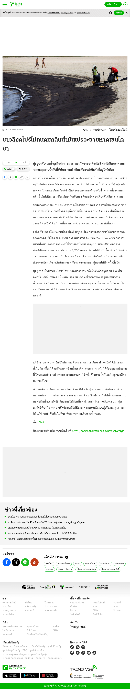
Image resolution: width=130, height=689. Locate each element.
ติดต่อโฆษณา (49, 658)
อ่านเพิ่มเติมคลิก (60, 13)
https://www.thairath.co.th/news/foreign (98, 430)
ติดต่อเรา (35, 658)
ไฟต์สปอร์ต (8, 630)
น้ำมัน (74, 563)
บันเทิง (73, 606)
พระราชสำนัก (9, 602)
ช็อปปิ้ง (73, 622)
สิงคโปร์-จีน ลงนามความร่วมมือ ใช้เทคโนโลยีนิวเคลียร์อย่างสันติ (37, 516)
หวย (114, 606)
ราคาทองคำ (49, 610)
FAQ (22, 650)
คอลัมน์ (115, 602)
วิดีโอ (94, 610)
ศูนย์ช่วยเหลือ (33, 650)
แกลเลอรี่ (7, 634)
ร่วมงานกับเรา (19, 646)
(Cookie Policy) (83, 13)
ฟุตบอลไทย (30, 626)
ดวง (94, 606)
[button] (5, 177)
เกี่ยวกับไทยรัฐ (35, 646)
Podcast (116, 610)
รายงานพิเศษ (76, 602)
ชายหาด (49, 569)
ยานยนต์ (28, 610)
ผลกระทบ (114, 563)
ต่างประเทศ (103, 129)
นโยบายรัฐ (30, 606)
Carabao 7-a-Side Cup (37, 634)
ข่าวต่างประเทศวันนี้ (106, 569)
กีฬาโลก (28, 630)
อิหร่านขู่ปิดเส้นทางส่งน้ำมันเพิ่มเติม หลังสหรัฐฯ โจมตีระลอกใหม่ (37, 527)
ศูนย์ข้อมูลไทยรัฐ (10, 650)
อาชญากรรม (9, 610)
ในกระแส (48, 602)
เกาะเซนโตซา (62, 563)
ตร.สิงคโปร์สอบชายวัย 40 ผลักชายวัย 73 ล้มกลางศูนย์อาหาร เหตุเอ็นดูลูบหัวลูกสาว (47, 522)
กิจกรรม (6, 646)
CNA (41, 422)
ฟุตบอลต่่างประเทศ (11, 626)
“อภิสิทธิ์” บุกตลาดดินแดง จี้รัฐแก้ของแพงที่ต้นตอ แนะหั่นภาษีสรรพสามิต (41, 538)
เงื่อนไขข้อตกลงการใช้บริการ (16, 658)
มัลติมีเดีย (96, 614)
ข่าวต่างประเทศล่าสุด (84, 569)
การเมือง (7, 606)
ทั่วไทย (28, 602)
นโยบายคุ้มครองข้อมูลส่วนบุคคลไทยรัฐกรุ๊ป (22, 654)
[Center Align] (126, 13)
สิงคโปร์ (49, 563)
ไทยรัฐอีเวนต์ (77, 626)
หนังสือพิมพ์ (97, 602)
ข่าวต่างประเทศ (64, 569)
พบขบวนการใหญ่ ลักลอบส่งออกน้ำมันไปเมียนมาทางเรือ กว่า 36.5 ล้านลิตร (42, 533)
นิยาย (72, 610)
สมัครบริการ (114, 4)
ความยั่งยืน (8, 614)
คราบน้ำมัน (86, 563)
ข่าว (90, 129)
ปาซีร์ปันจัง (100, 563)
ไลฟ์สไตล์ (74, 614)
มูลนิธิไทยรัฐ (50, 646)
